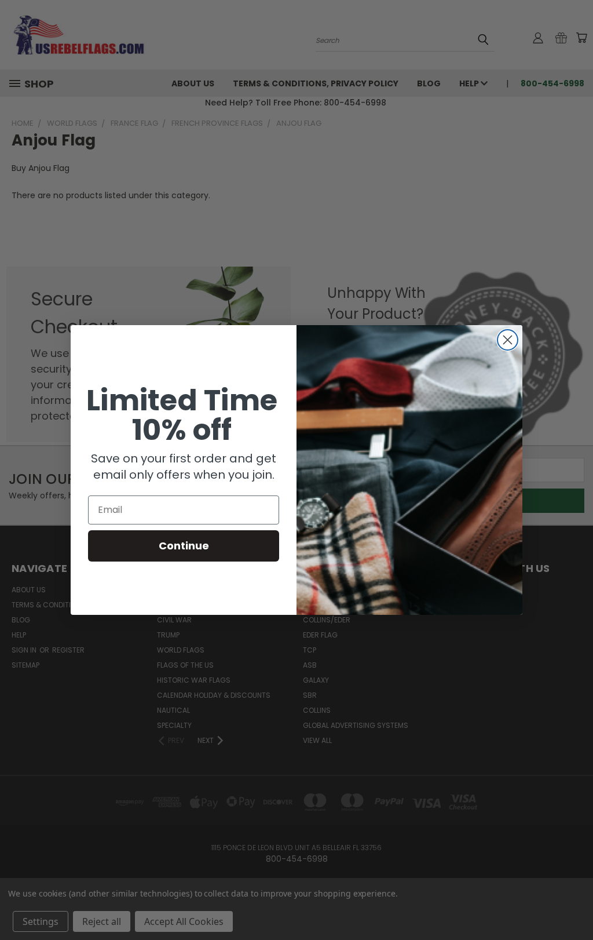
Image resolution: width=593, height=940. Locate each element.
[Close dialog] (507, 340)
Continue (184, 545)
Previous (575, 904)
